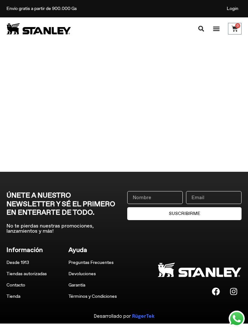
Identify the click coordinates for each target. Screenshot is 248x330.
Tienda (13, 296)
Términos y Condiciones (92, 296)
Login (232, 8)
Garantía (76, 285)
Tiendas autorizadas (26, 274)
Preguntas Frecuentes (91, 262)
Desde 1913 (17, 262)
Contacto (15, 285)
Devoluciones (82, 274)
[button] (216, 29)
